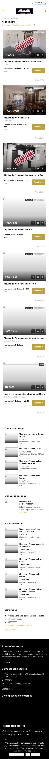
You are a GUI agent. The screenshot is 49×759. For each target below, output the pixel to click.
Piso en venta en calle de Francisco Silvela (24, 394)
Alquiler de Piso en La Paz (16, 118)
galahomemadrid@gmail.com (20, 625)
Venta (42, 364)
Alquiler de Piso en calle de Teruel (20, 284)
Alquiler (29, 32)
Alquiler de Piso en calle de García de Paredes (24, 175)
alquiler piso (39, 32)
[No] (45, 749)
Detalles (37, 70)
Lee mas (23, 513)
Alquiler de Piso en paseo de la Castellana (24, 338)
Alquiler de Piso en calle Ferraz (19, 229)
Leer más (35, 755)
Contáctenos (10, 630)
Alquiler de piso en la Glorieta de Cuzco (23, 61)
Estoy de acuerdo (16, 755)
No (28, 755)
